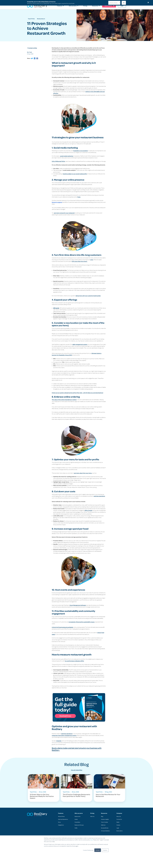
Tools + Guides (104, 822)
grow (91, 259)
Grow (59, 822)
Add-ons (92, 816)
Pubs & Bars (77, 822)
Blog (102, 816)
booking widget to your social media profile (75, 174)
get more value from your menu (83, 473)
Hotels (76, 819)
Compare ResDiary (105, 830)
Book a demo (120, 830)
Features (60, 813)
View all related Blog (76, 770)
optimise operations (99, 496)
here (91, 840)
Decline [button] (105, 850)
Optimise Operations (63, 819)
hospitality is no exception (80, 150)
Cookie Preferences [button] (88, 850)
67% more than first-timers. (79, 261)
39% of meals (88, 510)
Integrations (61, 825)
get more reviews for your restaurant (64, 213)
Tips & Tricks (31, 18)
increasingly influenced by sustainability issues (82, 622)
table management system (79, 344)
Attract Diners (61, 816)
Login (118, 828)
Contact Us (119, 819)
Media (118, 822)
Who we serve (79, 813)
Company (119, 813)
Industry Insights (105, 819)
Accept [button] (98, 850)
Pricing (92, 813)
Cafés (76, 828)
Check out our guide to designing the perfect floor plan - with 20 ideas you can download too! (77, 393)
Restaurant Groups (79, 825)
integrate (58, 741)
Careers (118, 825)
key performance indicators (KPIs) (74, 661)
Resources (104, 813)
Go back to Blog (32, 48)
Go (124, 2)
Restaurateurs (41, 18)
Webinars (103, 825)
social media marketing (66, 156)
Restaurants (77, 816)
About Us (119, 816)
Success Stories (104, 828)
